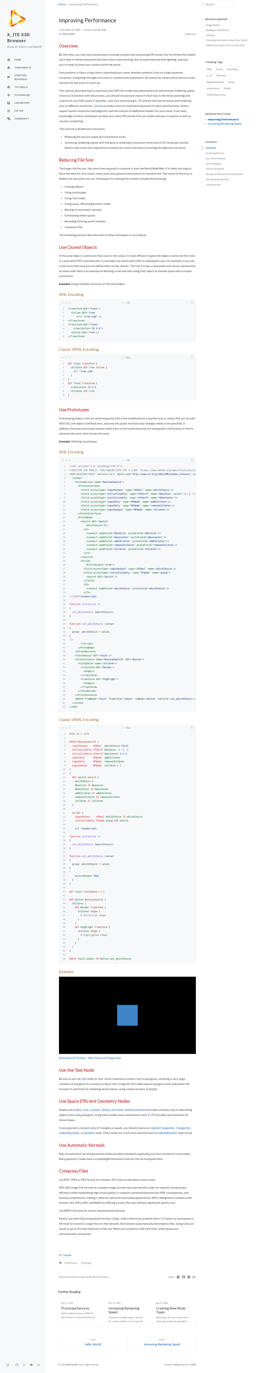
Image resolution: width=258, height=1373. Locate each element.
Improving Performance (223, 119)
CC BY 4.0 (91, 1277)
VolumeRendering (216, 94)
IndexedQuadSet (69, 1133)
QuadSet (89, 1133)
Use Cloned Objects (216, 158)
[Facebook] (184, 1277)
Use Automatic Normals (217, 179)
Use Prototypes (213, 163)
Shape (231, 82)
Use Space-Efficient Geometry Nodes (224, 174)
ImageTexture (213, 25)
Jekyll (193, 1364)
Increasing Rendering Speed (224, 123)
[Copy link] (194, 1277)
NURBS (227, 88)
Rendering (232, 69)
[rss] (38, 1364)
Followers (221, 75)
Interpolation (213, 88)
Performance (71, 1262)
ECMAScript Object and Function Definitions (229, 45)
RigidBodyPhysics (215, 82)
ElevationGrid (138, 1109)
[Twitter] (178, 1277)
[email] (31, 1364)
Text (84, 1079)
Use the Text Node (215, 168)
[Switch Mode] (8, 1364)
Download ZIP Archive (72, 1058)
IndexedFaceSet (167, 1133)
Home (62, 4)
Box (79, 1109)
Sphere (105, 1109)
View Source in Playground (104, 1058)
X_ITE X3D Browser (18, 37)
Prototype (86, 1262)
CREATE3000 (68, 34)
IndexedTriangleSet (162, 1128)
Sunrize (98, 106)
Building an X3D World (217, 30)
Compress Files (213, 184)
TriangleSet (183, 1128)
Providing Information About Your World (226, 40)
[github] (16, 1364)
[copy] (193, 303)
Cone (85, 1109)
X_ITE (209, 75)
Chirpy (176, 1364)
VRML (209, 69)
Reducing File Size (215, 153)
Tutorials (67, 1255)
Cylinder (95, 1109)
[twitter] (24, 1364)
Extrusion (117, 1109)
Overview (211, 147)
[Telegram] (189, 1277)
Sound (219, 69)
